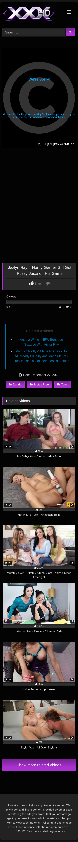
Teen (64, 384)
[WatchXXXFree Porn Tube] (32, 14)
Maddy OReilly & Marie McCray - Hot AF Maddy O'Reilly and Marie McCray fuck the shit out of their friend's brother (41, 356)
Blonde (17, 384)
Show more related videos (39, 765)
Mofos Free (41, 384)
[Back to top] (65, 830)
